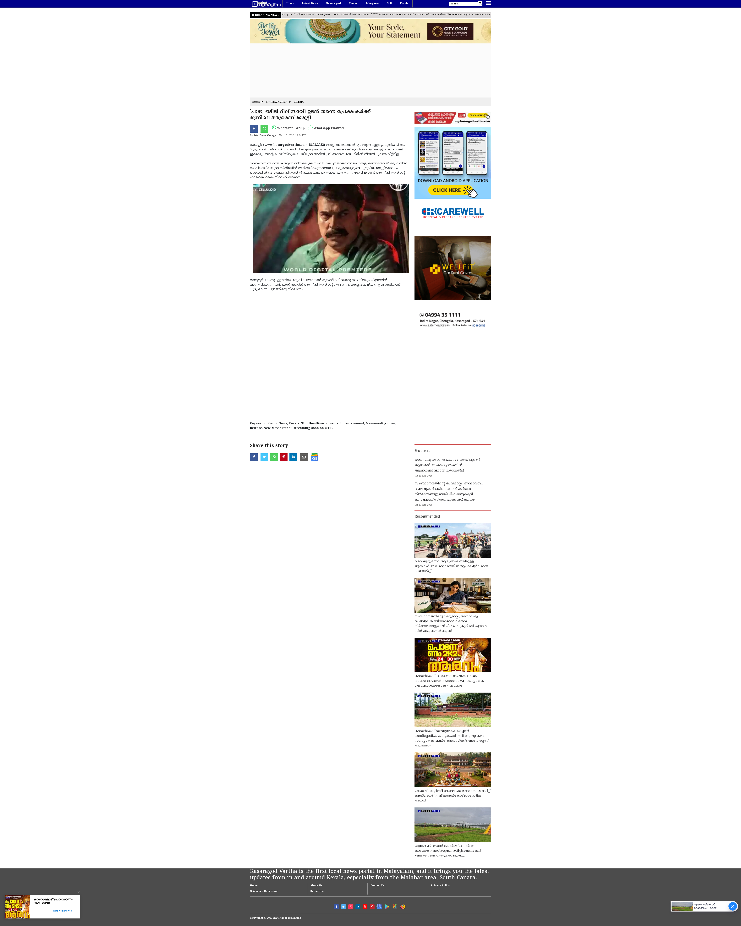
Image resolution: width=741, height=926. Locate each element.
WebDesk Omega (265, 135)
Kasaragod (333, 3)
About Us (316, 885)
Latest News (310, 3)
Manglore (372, 3)
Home (290, 3)
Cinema (299, 102)
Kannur (353, 3)
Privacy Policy (440, 885)
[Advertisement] (365, 70)
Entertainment (276, 102)
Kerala (404, 3)
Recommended (427, 517)
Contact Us (377, 885)
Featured (422, 451)
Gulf (389, 3)
